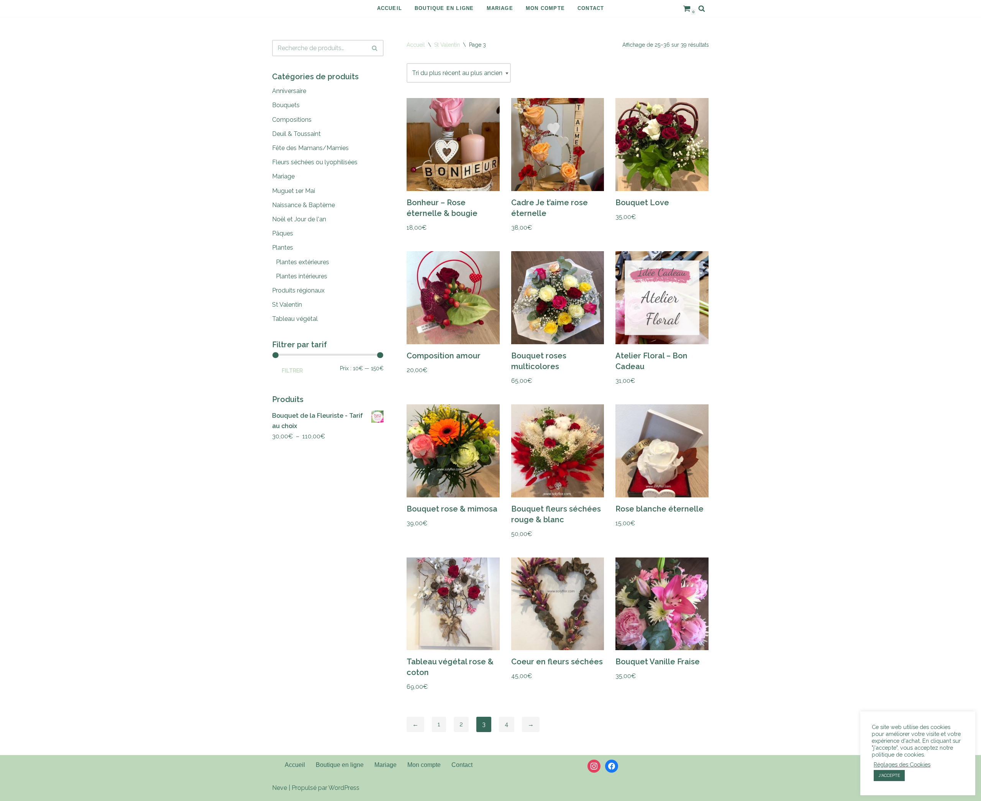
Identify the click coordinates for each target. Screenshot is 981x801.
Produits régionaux (298, 290)
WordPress (343, 787)
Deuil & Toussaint (296, 133)
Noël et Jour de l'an (299, 219)
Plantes (282, 247)
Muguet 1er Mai (293, 191)
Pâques (282, 233)
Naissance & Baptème (303, 205)
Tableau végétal (295, 318)
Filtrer (292, 371)
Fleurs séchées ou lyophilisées (315, 162)
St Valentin (287, 304)
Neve (279, 787)
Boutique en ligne (444, 8)
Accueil (389, 8)
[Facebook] (611, 765)
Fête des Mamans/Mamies (310, 148)
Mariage (500, 8)
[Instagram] (593, 765)
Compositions (292, 119)
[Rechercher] (701, 8)
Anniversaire (289, 91)
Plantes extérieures (302, 262)
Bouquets (286, 105)
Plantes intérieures (301, 276)
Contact (590, 8)
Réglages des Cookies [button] (902, 764)
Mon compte (545, 8)
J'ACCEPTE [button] (889, 775)
